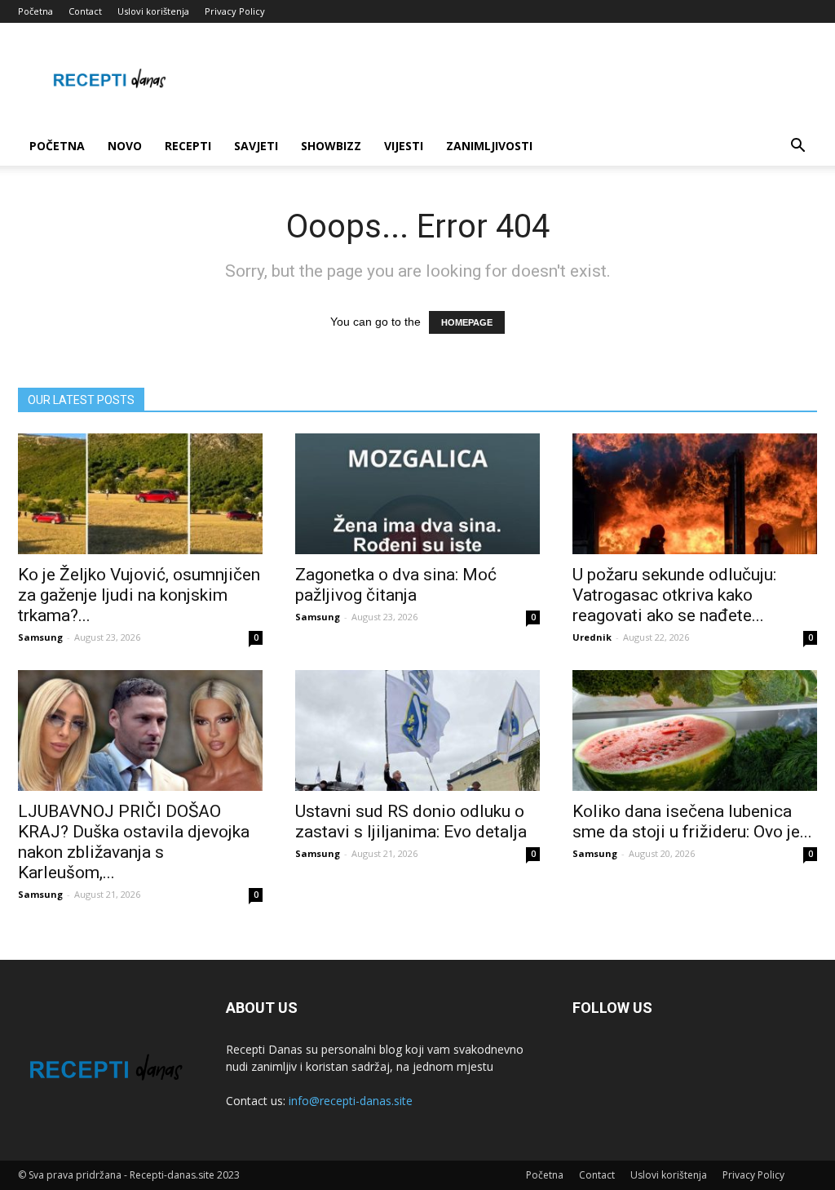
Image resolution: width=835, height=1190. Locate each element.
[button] (797, 147)
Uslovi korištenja (153, 11)
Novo (125, 145)
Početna (35, 11)
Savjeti (256, 145)
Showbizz (331, 145)
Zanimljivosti (489, 145)
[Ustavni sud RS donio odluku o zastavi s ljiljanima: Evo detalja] (417, 730)
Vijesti (403, 145)
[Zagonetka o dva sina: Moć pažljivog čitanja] (417, 493)
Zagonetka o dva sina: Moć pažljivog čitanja (396, 585)
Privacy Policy (235, 11)
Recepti (188, 145)
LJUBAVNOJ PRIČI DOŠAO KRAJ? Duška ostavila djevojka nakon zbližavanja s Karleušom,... (134, 841)
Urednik (592, 637)
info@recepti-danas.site (351, 1100)
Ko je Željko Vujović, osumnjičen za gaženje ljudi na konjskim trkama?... (139, 595)
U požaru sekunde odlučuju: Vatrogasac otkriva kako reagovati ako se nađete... (674, 595)
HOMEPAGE (467, 322)
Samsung (40, 637)
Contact (85, 11)
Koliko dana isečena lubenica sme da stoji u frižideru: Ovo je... (692, 821)
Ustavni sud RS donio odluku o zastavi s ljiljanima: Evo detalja (411, 821)
